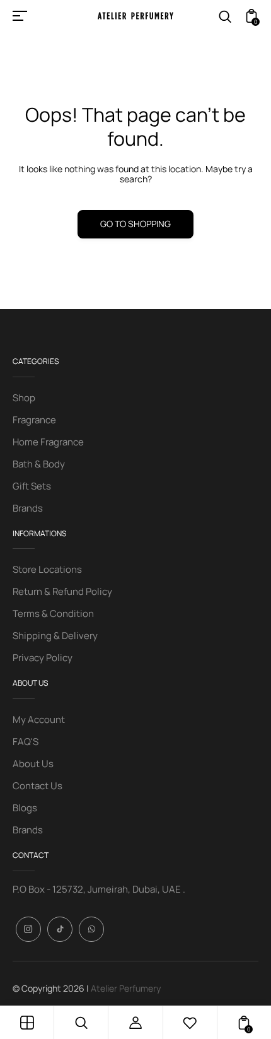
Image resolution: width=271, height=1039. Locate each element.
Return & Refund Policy (62, 591)
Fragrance (34, 419)
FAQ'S (25, 741)
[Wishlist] (190, 1023)
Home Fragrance (48, 442)
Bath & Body (39, 464)
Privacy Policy (42, 657)
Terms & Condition (53, 613)
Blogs (25, 807)
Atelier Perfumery (126, 988)
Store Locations (47, 569)
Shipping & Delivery (55, 635)
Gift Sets (32, 486)
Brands (28, 508)
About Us (33, 763)
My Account (39, 719)
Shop (24, 397)
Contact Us (37, 785)
